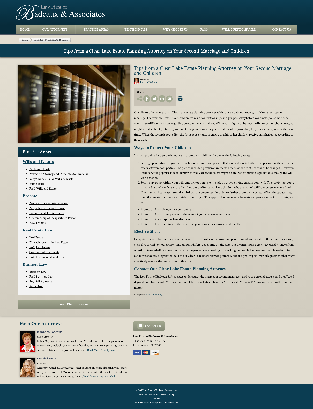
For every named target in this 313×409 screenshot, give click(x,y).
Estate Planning (154, 294)
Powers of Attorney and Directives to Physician (59, 174)
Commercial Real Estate (44, 252)
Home (25, 29)
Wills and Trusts (39, 169)
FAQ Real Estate (39, 247)
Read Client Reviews (74, 304)
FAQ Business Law (41, 276)
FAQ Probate (37, 223)
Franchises (36, 286)
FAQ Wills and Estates (43, 189)
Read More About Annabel (99, 376)
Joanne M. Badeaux (49, 332)
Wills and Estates (38, 161)
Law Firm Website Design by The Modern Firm (156, 402)
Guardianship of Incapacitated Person (53, 218)
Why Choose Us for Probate (47, 208)
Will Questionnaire (239, 29)
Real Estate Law (38, 230)
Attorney (41, 363)
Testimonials (135, 29)
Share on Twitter (154, 98)
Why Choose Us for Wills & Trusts (51, 179)
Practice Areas (96, 29)
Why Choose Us (175, 29)
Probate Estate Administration (48, 203)
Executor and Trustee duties (46, 213)
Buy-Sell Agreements (42, 281)
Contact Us (281, 29)
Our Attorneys (54, 29)
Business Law (35, 264)
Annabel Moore (47, 358)
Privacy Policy (167, 394)
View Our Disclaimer (149, 394)
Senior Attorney (45, 337)
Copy (140, 98)
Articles (156, 398)
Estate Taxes (36, 184)
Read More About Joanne (102, 350)
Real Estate (36, 237)
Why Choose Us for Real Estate (48, 242)
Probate (30, 196)
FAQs (204, 29)
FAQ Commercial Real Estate (47, 257)
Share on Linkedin (161, 98)
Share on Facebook (146, 98)
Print (180, 98)
